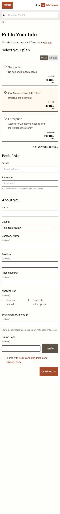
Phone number (10, 274)
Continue (47, 371)
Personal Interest (10, 302)
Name (5, 207)
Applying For (9, 292)
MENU (7, 5)
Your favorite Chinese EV (15, 316)
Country (6, 221)
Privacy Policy (13, 362)
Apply (50, 348)
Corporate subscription (39, 302)
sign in (48, 42)
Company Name (10, 237)
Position (6, 256)
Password (7, 177)
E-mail (5, 163)
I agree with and (27, 360)
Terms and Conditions (31, 357)
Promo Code (8, 339)
